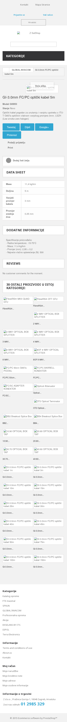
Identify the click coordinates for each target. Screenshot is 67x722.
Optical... (37, 392)
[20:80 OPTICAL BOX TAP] (48, 433)
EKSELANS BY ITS (11, 624)
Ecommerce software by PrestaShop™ (37, 718)
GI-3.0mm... (8, 476)
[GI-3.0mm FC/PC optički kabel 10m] (18, 487)
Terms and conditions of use (17, 648)
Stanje (6, 108)
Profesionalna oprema (14, 615)
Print (10, 147)
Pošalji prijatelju (16, 142)
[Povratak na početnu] (6, 70)
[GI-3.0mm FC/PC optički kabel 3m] (48, 469)
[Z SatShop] (33, 34)
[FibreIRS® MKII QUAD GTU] (18, 300)
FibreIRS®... (8, 308)
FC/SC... (6, 395)
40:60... (36, 458)
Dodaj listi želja (20, 160)
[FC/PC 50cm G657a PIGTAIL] (18, 369)
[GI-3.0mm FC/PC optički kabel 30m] (48, 504)
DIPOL (6, 629)
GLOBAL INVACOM (21, 69)
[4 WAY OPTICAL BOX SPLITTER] (48, 333)
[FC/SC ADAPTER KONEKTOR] (18, 387)
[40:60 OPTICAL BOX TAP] (48, 451)
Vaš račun (48, 15)
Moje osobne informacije (15, 685)
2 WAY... (37, 323)
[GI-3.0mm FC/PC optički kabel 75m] (48, 540)
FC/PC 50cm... (9, 377)
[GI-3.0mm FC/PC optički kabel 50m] (18, 540)
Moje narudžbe (10, 671)
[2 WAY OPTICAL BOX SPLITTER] (48, 315)
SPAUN (6, 605)
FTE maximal (9, 601)
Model (6, 104)
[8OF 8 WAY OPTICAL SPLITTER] (48, 351)
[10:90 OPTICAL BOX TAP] (18, 433)
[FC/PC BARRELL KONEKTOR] (48, 369)
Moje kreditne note (12, 675)
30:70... (6, 458)
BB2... (5, 422)
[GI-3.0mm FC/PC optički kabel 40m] (18, 522)
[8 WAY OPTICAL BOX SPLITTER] (18, 351)
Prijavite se (19, 15)
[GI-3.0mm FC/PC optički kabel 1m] (18, 469)
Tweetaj (11, 127)
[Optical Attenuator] (48, 386)
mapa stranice (42, 4)
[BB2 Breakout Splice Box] (18, 416)
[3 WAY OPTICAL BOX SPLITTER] (18, 333)
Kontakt (6, 657)
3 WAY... (6, 341)
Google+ (44, 127)
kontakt (24, 4)
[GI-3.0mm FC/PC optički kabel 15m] (48, 487)
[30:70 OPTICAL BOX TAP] (18, 451)
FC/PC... (37, 377)
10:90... (6, 440)
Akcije (6, 620)
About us (7, 652)
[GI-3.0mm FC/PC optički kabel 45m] (48, 522)
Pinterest (12, 135)
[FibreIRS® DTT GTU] (48, 299)
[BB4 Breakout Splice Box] (48, 416)
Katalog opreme (11, 596)
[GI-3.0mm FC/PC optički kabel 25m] (18, 504)
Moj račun (9, 666)
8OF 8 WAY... (39, 359)
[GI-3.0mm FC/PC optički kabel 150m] (48, 558)
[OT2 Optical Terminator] (48, 401)
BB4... (36, 422)
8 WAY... (6, 359)
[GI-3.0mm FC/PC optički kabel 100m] (18, 558)
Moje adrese (9, 680)
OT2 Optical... (39, 407)
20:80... (36, 440)
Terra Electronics (11, 634)
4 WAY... (37, 341)
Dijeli (27, 127)
